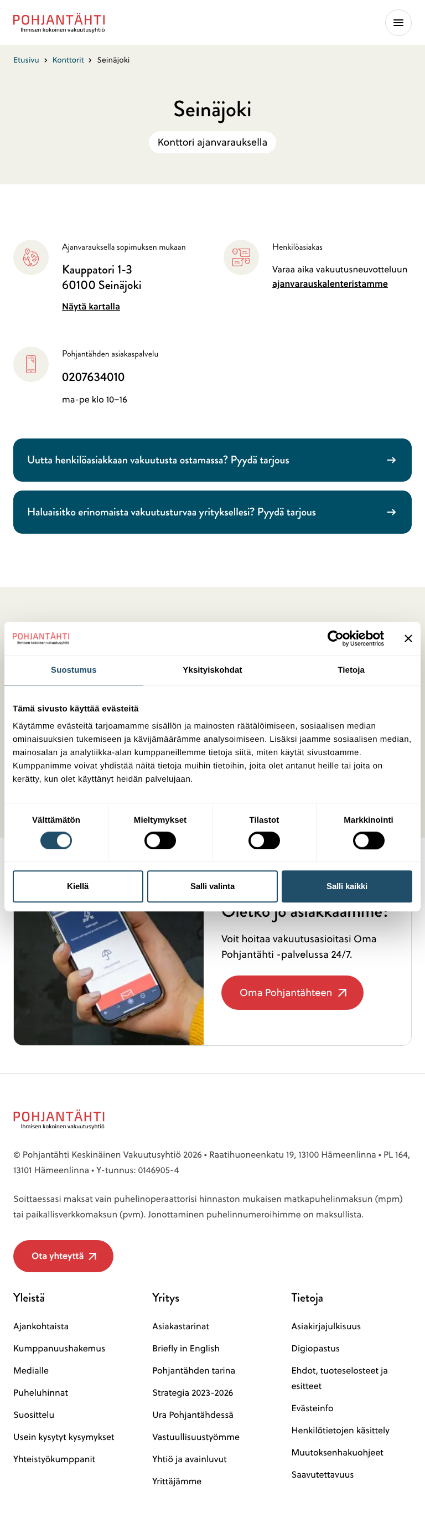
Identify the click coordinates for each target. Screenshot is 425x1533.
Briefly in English (186, 1349)
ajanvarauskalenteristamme (330, 283)
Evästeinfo (312, 1408)
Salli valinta (212, 886)
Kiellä (78, 886)
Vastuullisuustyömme (196, 1437)
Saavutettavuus (322, 1475)
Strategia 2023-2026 (192, 1393)
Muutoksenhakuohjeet (337, 1453)
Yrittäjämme (176, 1481)
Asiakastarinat (180, 1326)
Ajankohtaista (41, 1326)
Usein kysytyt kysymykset (64, 1437)
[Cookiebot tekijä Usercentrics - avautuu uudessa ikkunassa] (335, 638)
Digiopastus (315, 1349)
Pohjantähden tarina (193, 1371)
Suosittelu (33, 1415)
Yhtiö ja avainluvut (189, 1459)
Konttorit (68, 59)
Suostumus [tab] (74, 670)
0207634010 (93, 377)
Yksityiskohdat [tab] (212, 670)
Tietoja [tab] (351, 670)
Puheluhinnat (40, 1393)
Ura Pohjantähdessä (193, 1415)
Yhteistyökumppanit (54, 1459)
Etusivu (26, 59)
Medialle (31, 1371)
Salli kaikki (346, 886)
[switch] (160, 837)
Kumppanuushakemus (59, 1349)
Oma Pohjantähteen (285, 997)
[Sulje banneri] (408, 638)
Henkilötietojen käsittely (340, 1430)
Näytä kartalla (91, 306)
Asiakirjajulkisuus (326, 1326)
